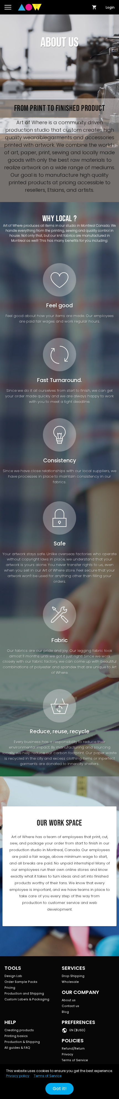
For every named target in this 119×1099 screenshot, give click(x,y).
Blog (65, 1012)
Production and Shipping (24, 993)
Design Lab (13, 976)
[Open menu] (8, 7)
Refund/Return (73, 1048)
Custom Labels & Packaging (26, 999)
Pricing (9, 988)
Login (110, 7)
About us (69, 1000)
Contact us (70, 1006)
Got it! (59, 1088)
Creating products (19, 1030)
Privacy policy (17, 1075)
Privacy (67, 1054)
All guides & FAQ (17, 1048)
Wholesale (70, 982)
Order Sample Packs (20, 982)
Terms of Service (75, 1060)
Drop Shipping (73, 976)
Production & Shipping (22, 1042)
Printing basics (16, 1036)
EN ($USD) (77, 1030)
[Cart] (94, 7)
